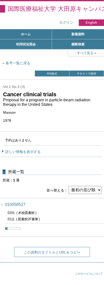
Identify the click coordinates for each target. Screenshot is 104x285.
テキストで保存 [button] (86, 73)
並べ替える (55, 190)
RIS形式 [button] (52, 73)
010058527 (15, 204)
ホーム (26, 34)
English (91, 22)
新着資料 (78, 34)
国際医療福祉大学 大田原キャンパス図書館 (56, 8)
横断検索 (78, 44)
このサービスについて (89, 273)
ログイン (66, 22)
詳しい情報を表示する (23, 152)
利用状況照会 (26, 44)
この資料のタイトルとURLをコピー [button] (52, 252)
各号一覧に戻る (18, 63)
